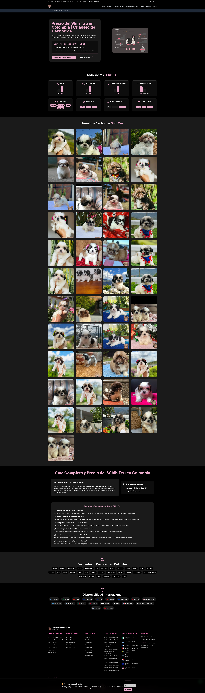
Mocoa (65, 572)
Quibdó (120, 572)
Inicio (103, 6)
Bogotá (80, 568)
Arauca (55, 568)
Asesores (148, 6)
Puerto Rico (127, 603)
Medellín (51, 572)
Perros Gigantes (70, 647)
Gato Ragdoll (88, 647)
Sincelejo (91, 576)
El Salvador (122, 599)
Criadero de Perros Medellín (111, 637)
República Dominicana (145, 603)
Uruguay (96, 608)
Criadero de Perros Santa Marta (110, 659)
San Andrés (137, 572)
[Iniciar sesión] (156, 1)
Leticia (141, 568)
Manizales (149, 568)
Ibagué (128, 568)
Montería (72, 572)
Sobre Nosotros (52, 650)
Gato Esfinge (88, 650)
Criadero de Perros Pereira (111, 655)
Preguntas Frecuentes (133, 491)
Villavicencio (116, 576)
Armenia (62, 568)
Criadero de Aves (52, 647)
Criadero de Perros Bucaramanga (109, 652)
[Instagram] (151, 1)
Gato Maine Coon (89, 645)
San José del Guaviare (150, 572)
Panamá (93, 603)
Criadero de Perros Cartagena (111, 649)
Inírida (134, 568)
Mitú (58, 572)
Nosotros (109, 6)
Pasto (86, 572)
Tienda (155, 6)
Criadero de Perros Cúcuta (111, 667)
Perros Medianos (70, 642)
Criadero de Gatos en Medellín (56, 639)
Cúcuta (112, 568)
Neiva (80, 572)
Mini (60, 10)
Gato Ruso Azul (89, 655)
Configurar (127, 682)
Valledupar (106, 576)
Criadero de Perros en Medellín (56, 637)
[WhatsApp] (153, 1)
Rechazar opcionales (130, 685)
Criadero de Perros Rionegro (111, 670)
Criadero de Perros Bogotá (111, 639)
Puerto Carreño (111, 572)
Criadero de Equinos (53, 642)
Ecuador (110, 599)
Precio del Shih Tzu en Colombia (136, 488)
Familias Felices (119, 6)
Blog (142, 6)
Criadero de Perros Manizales (111, 665)
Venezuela (108, 608)
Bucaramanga (88, 568)
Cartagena (104, 568)
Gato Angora (88, 652)
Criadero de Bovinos (53, 645)
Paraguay (105, 603)
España (135, 599)
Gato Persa (88, 637)
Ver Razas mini (85, 58)
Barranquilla (71, 568)
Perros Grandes (70, 645)
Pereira (93, 572)
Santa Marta (82, 576)
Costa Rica (87, 599)
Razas (56, 10)
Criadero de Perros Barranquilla (109, 645)
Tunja (98, 576)
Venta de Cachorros (131, 6)
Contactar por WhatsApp (63, 58)
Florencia (120, 568)
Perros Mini (69, 637)
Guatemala (56, 603)
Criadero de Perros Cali (110, 642)
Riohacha (128, 572)
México (81, 603)
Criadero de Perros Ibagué (111, 662)
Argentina (54, 599)
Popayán (101, 572)
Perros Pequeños (70, 639)
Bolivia (66, 599)
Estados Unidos (149, 599)
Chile (76, 599)
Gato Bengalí (88, 642)
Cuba (99, 599)
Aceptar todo (128, 689)
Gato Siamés (88, 639)
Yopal (124, 576)
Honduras (70, 603)
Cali (97, 568)
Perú (116, 603)
